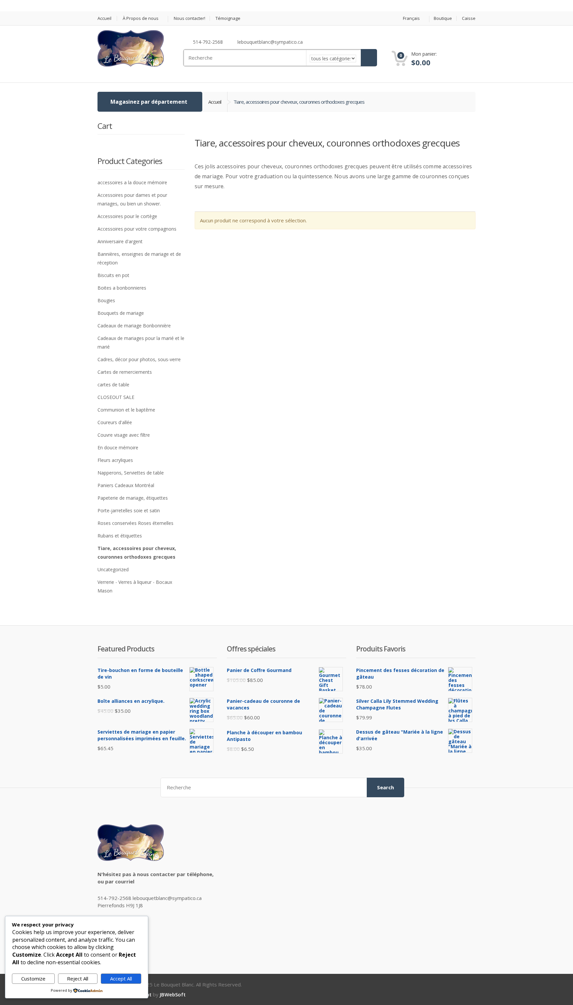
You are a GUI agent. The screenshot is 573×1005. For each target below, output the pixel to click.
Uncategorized (113, 569)
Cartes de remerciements (124, 372)
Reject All (77, 978)
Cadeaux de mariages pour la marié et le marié (140, 342)
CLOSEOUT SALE (115, 397)
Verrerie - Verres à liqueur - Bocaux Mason (134, 586)
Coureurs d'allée (114, 422)
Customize (33, 978)
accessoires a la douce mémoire (132, 182)
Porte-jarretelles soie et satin (128, 510)
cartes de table (113, 384)
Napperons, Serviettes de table (130, 473)
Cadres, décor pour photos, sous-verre (139, 359)
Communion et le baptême (126, 410)
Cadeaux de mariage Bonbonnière (134, 325)
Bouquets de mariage (120, 313)
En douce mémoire (117, 447)
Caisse (469, 18)
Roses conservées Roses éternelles (135, 523)
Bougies (106, 300)
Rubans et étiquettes (119, 535)
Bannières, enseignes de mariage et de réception (139, 258)
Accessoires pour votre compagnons (136, 229)
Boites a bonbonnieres (121, 288)
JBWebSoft (173, 994)
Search (385, 787)
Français (411, 18)
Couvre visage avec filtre (123, 435)
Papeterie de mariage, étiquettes (132, 498)
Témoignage (228, 18)
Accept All (121, 978)
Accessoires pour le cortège (127, 216)
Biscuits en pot (113, 275)
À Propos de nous (141, 18)
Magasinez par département (149, 101)
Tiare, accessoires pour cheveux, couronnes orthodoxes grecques (136, 552)
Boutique (443, 18)
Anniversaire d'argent (120, 241)
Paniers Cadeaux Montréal (125, 485)
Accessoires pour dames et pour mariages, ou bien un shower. (132, 199)
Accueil (104, 18)
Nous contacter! (189, 18)
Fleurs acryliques (115, 460)
